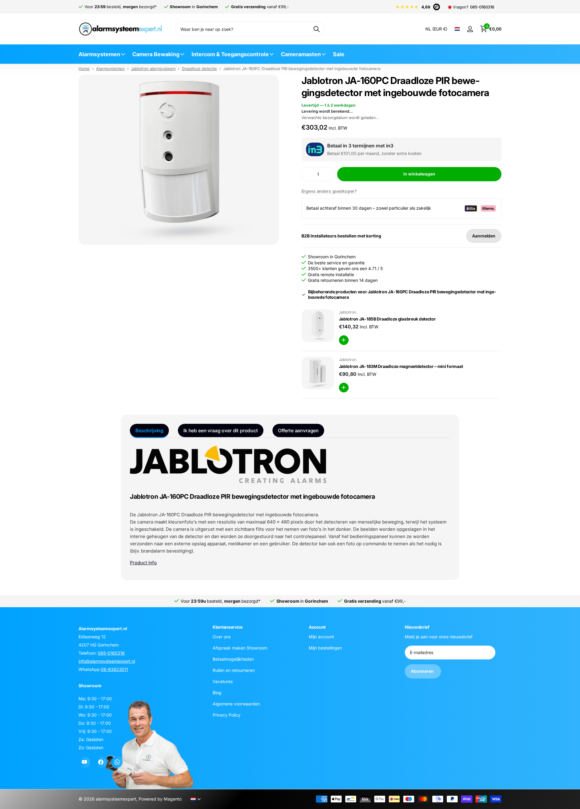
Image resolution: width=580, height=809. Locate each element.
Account (317, 627)
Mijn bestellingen (325, 647)
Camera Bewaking (155, 54)
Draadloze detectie (199, 68)
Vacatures (223, 681)
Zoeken (316, 29)
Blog (217, 692)
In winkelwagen (419, 173)
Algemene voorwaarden (236, 703)
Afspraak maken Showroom (240, 647)
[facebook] (100, 762)
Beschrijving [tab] (149, 430)
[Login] (470, 29)
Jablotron (347, 312)
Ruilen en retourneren (234, 669)
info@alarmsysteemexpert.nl (107, 661)
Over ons (221, 636)
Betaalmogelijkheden (233, 658)
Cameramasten (301, 54)
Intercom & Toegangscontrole (230, 54)
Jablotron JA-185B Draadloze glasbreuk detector (387, 318)
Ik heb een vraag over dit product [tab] (220, 430)
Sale (338, 54)
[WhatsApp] (117, 762)
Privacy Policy (226, 714)
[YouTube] (84, 762)
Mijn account (321, 636)
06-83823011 (114, 669)
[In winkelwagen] (344, 340)
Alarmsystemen (99, 54)
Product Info (143, 563)
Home (84, 68)
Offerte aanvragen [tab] (298, 430)
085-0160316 (482, 7)
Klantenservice (228, 627)
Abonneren (423, 671)
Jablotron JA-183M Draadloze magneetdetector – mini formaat (401, 366)
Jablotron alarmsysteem (153, 68)
